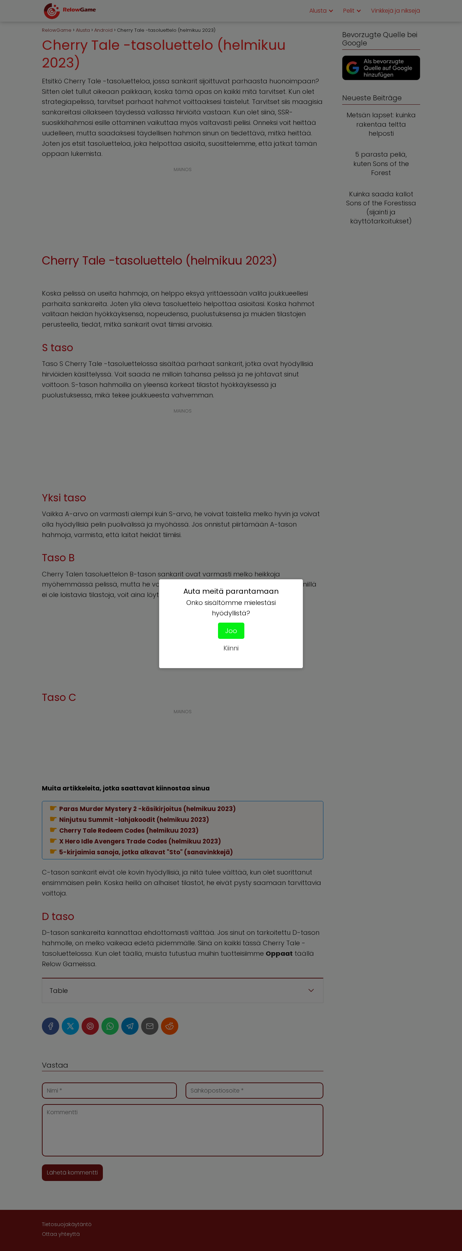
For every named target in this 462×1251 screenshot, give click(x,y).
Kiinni (231, 648)
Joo (231, 630)
